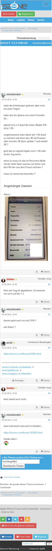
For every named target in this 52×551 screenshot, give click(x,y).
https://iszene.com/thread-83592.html (22, 354)
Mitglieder (42, 536)
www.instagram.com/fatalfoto (16, 373)
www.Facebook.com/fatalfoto (16, 367)
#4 (49, 348)
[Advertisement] (26, 70)
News (31, 20)
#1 (49, 100)
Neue (11, 20)
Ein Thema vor (33, 457)
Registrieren (27, 14)
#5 (49, 393)
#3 (49, 315)
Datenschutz (7, 512)
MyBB (42, 549)
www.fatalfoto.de (10, 370)
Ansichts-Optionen (42, 43)
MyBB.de (24, 549)
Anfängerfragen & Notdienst (12, 30)
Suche (40, 20)
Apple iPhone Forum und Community (12, 28)
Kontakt (8, 536)
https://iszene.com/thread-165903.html (23, 432)
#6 (49, 420)
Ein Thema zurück (14, 457)
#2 (49, 284)
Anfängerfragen (33, 28)
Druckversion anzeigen (12, 477)
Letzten (21, 20)
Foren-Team (24, 536)
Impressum (45, 509)
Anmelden (10, 14)
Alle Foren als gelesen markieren (19, 525)
